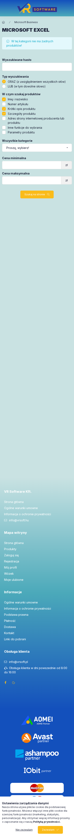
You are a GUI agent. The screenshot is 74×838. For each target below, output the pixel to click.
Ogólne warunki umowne (21, 508)
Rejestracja (11, 561)
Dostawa (10, 627)
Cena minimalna (14, 158)
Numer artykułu (18, 104)
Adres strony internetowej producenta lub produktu (36, 120)
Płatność (10, 620)
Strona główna (14, 502)
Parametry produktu (21, 132)
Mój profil (10, 567)
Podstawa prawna (16, 614)
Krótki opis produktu (21, 109)
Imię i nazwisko (18, 99)
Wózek (9, 573)
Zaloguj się (11, 555)
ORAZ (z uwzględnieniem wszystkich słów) (37, 81)
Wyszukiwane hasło (16, 59)
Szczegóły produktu (22, 113)
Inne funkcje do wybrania (25, 127)
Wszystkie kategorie (17, 140)
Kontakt (9, 633)
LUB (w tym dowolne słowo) (27, 86)
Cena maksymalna (16, 173)
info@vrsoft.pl (18, 662)
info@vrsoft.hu (19, 520)
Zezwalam (48, 829)
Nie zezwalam (24, 829)
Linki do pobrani (15, 639)
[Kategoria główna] (3, 22)
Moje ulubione (13, 579)
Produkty (10, 549)
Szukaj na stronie (34, 194)
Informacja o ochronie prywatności (27, 514)
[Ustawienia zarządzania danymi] (13, 682)
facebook (5, 682)
